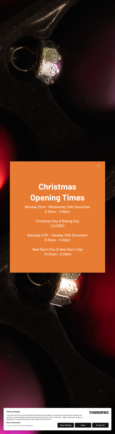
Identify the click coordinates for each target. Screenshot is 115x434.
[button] (98, 165)
